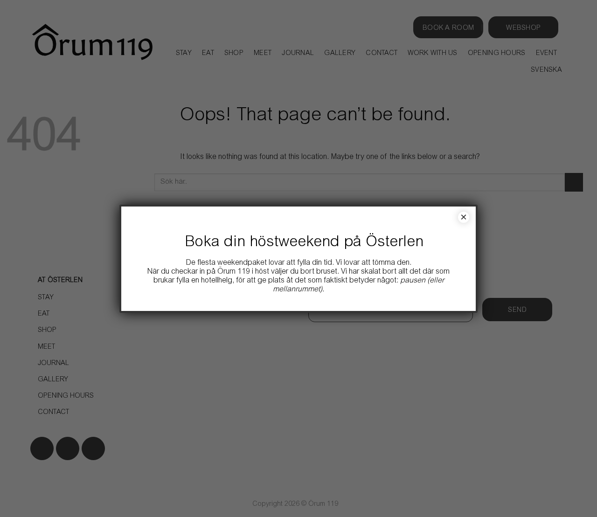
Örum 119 (233, 272)
